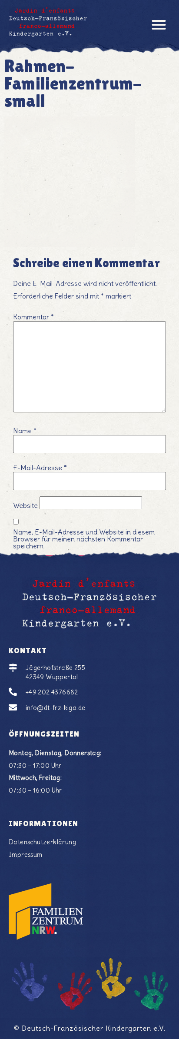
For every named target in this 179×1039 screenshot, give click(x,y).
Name (24, 430)
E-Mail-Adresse (40, 467)
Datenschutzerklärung (42, 842)
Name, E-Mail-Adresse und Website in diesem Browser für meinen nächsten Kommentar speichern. (84, 538)
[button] (159, 24)
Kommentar (33, 316)
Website (25, 505)
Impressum (26, 855)
